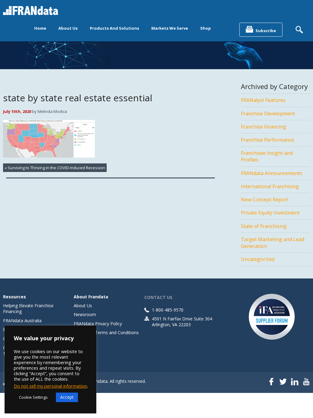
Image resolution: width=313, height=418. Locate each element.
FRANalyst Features (263, 100)
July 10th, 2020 (17, 111)
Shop (205, 28)
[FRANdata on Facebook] (271, 382)
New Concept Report (265, 199)
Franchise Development (268, 113)
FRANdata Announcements (271, 173)
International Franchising (270, 186)
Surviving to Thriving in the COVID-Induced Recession (56, 167)
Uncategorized (257, 259)
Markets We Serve (169, 28)
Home (40, 28)
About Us (68, 28)
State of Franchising (264, 226)
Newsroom (85, 314)
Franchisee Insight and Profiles (267, 156)
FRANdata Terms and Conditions (106, 332)
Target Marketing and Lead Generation (272, 242)
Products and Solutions (114, 28)
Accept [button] (67, 397)
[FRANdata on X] (283, 382)
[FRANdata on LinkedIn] (294, 382)
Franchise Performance (267, 139)
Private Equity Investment (270, 212)
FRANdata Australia (22, 320)
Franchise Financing (263, 126)
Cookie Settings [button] (33, 397)
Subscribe (266, 30)
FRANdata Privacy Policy (98, 324)
